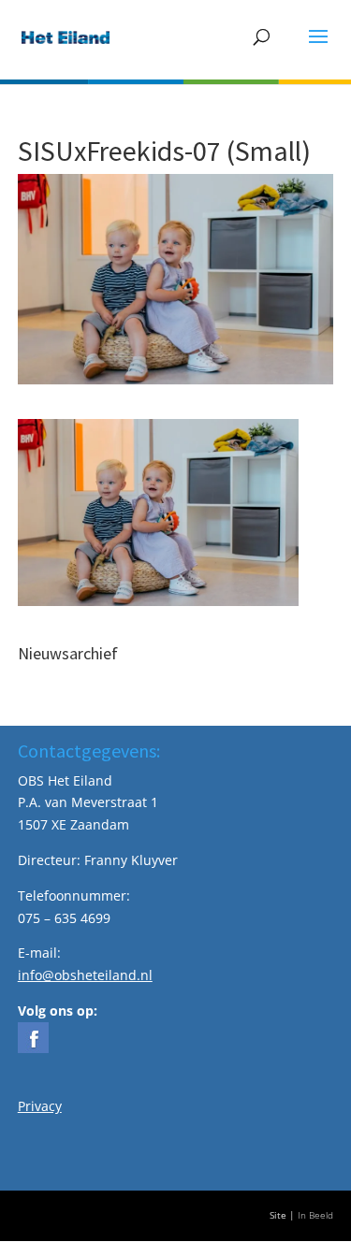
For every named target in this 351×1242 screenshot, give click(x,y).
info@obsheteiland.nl (85, 975)
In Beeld (315, 1215)
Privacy (40, 1106)
